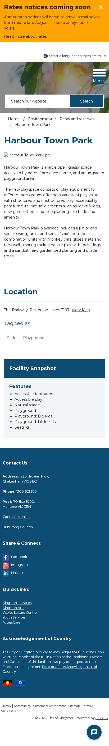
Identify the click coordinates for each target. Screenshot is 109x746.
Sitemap (74, 706)
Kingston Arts (13, 608)
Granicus (102, 718)
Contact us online (16, 517)
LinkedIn (17, 573)
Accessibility (22, 706)
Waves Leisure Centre (20, 613)
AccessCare (11, 622)
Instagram (19, 565)
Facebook (19, 557)
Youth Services (14, 617)
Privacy (6, 706)
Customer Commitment (49, 706)
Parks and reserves (77, 119)
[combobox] (74, 56)
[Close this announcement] (103, 6)
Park (11, 337)
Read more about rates (25, 36)
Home (14, 119)
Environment (40, 119)
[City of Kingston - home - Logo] (10, 78)
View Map (81, 310)
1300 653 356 (26, 491)
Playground (33, 337)
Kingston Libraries (17, 603)
